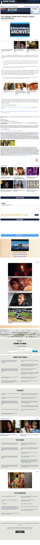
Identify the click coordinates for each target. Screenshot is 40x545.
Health (11, 3)
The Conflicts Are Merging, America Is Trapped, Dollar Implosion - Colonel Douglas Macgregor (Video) (9, 457)
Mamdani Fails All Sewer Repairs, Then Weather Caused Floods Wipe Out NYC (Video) (29, 377)
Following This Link (29, 155)
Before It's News (9, 1)
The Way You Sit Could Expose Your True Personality (32, 191)
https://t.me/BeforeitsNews (30, 334)
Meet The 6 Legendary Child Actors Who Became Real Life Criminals (19, 307)
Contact (13, 523)
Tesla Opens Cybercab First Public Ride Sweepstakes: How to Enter (28, 500)
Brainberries (3, 176)
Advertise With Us (7, 523)
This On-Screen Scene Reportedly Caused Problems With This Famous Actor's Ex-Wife (19, 292)
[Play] (20, 245)
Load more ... (20, 235)
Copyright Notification (29, 523)
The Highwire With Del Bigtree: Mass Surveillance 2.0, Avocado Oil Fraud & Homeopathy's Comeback (30, 406)
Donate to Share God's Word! (20, 256)
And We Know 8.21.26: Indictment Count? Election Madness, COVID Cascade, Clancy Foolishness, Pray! (29, 448)
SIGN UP (15, 346)
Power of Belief (21, 3)
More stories (14, 12)
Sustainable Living (28, 3)
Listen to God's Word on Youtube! (20, 254)
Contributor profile (9, 12)
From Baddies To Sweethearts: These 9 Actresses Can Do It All (20, 276)
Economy (8, 3)
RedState (2, 108)
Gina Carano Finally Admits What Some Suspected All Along (7, 191)
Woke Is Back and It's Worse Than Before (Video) (9, 409)
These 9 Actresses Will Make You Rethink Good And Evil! (7, 178)
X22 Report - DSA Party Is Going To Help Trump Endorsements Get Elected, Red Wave (29, 398)
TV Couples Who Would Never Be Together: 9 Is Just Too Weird (18, 488)
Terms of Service (22, 523)
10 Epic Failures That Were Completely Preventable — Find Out (32, 91)
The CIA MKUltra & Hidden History (27, 503)
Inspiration (33, 3)
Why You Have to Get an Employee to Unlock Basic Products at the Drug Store (10, 513)
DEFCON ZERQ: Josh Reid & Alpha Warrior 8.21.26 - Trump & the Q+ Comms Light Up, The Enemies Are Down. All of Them (9, 381)
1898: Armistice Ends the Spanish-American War (29, 506)
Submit (35, 351)
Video (38, 3)
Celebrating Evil (4, 503)
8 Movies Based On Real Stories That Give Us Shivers (32, 178)
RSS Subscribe (36, 523)
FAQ (11, 523)
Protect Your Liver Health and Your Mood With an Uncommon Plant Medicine (29, 497)
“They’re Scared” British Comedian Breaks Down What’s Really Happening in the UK (29, 510)
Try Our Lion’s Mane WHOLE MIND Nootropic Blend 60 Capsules (11, 130)
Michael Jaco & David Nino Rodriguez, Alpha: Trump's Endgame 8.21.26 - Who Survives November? (9, 361)
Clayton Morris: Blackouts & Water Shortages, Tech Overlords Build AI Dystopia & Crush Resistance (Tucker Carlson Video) (29, 402)
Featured (4, 3)
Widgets (20, 524)
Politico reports (4, 55)
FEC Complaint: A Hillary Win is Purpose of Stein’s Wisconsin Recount (18, 107)
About (2, 523)
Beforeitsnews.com (9, 6)
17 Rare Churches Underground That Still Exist (9, 91)
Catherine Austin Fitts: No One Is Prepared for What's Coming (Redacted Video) (29, 369)
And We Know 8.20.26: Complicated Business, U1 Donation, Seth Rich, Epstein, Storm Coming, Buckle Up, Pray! (10, 466)
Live (36, 3)
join (5, 119)
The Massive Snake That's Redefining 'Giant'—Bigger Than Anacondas (19, 322)
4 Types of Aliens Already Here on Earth (8, 496)
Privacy (17, 523)
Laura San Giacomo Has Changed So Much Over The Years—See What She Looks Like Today (20, 178)
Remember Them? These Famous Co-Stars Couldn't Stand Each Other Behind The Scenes (20, 92)
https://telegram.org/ (14, 334)
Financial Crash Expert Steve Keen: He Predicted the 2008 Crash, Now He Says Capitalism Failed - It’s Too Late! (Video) (29, 466)
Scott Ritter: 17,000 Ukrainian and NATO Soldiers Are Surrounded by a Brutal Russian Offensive (29, 394)
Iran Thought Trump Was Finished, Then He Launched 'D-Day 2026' (28, 456)
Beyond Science (15, 3)
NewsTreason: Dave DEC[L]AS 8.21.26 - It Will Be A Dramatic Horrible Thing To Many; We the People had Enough (30, 373)
